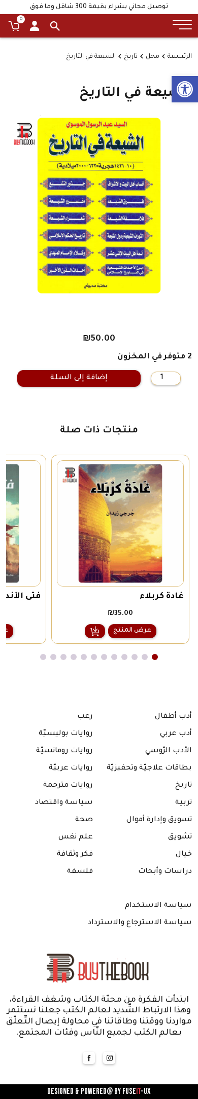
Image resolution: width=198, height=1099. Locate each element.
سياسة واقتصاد (64, 803)
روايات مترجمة (68, 786)
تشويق (180, 837)
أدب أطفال (173, 717)
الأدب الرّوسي (168, 751)
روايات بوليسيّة (66, 734)
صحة (84, 820)
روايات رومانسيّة (64, 751)
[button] (185, 89)
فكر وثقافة (75, 855)
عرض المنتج (132, 630)
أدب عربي (176, 734)
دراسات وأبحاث (165, 872)
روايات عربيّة (71, 768)
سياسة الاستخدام (158, 906)
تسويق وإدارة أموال (159, 820)
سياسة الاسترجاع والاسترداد (140, 923)
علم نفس (75, 837)
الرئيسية (180, 56)
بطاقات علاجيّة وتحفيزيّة (149, 768)
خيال (184, 855)
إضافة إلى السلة (79, 378)
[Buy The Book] (99, 968)
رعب (85, 717)
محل (152, 56)
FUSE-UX (136, 1091)
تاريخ (131, 56)
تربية (183, 803)
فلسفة (80, 872)
